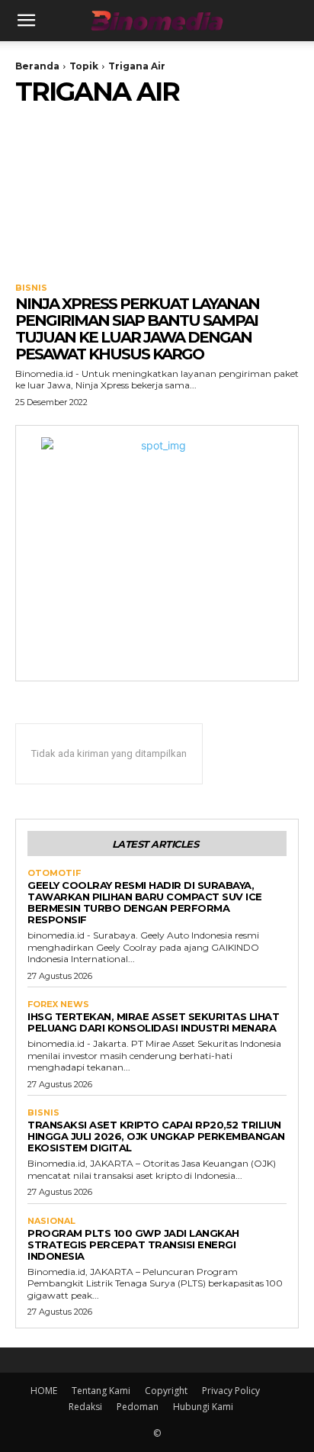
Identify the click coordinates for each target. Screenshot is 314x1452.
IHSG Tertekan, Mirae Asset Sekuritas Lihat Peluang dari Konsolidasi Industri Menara (153, 1022)
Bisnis (31, 288)
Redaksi (85, 1406)
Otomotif (54, 873)
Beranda (37, 66)
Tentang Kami (101, 1390)
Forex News (58, 1004)
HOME (43, 1390)
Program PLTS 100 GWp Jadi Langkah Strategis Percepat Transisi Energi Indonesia (133, 1244)
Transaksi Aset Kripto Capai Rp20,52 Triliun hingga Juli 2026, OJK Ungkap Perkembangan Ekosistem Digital (156, 1136)
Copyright (166, 1390)
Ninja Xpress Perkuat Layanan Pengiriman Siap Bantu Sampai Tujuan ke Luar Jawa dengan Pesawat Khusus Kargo (137, 329)
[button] (26, 20)
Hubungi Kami (203, 1406)
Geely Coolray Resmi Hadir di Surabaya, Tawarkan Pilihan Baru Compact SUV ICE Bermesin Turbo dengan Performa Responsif (144, 902)
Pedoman (138, 1406)
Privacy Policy (231, 1390)
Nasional (51, 1221)
